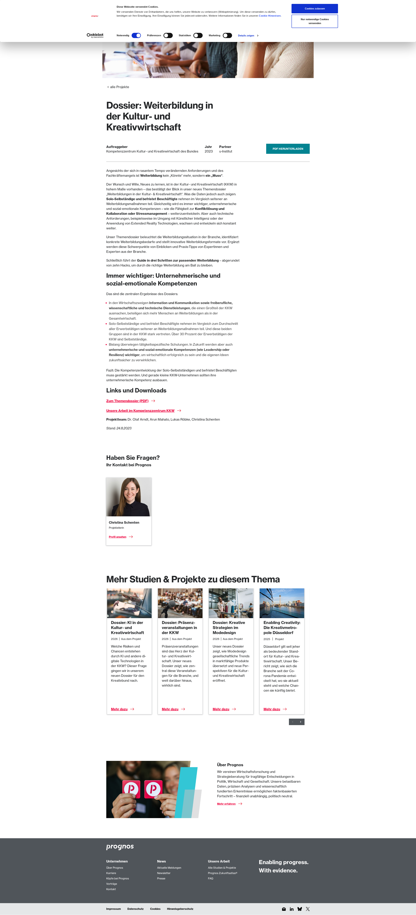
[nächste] (301, 722)
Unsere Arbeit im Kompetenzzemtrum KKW (140, 411)
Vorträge (111, 883)
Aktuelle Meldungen (169, 867)
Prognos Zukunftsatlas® (222, 873)
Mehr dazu (119, 709)
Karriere (111, 873)
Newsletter (163, 873)
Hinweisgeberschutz (180, 908)
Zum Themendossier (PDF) (127, 401)
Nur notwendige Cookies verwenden (315, 21)
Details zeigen (246, 35)
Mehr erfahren (226, 803)
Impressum (113, 908)
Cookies (155, 908)
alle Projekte (119, 87)
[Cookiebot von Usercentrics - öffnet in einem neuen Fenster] (95, 35)
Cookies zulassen (315, 8)
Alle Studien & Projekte (222, 867)
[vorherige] (293, 722)
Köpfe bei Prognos (117, 878)
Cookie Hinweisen (270, 15)
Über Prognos (114, 867)
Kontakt (111, 889)
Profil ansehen (117, 536)
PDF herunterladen (288, 148)
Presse (161, 878)
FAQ (210, 878)
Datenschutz (135, 908)
